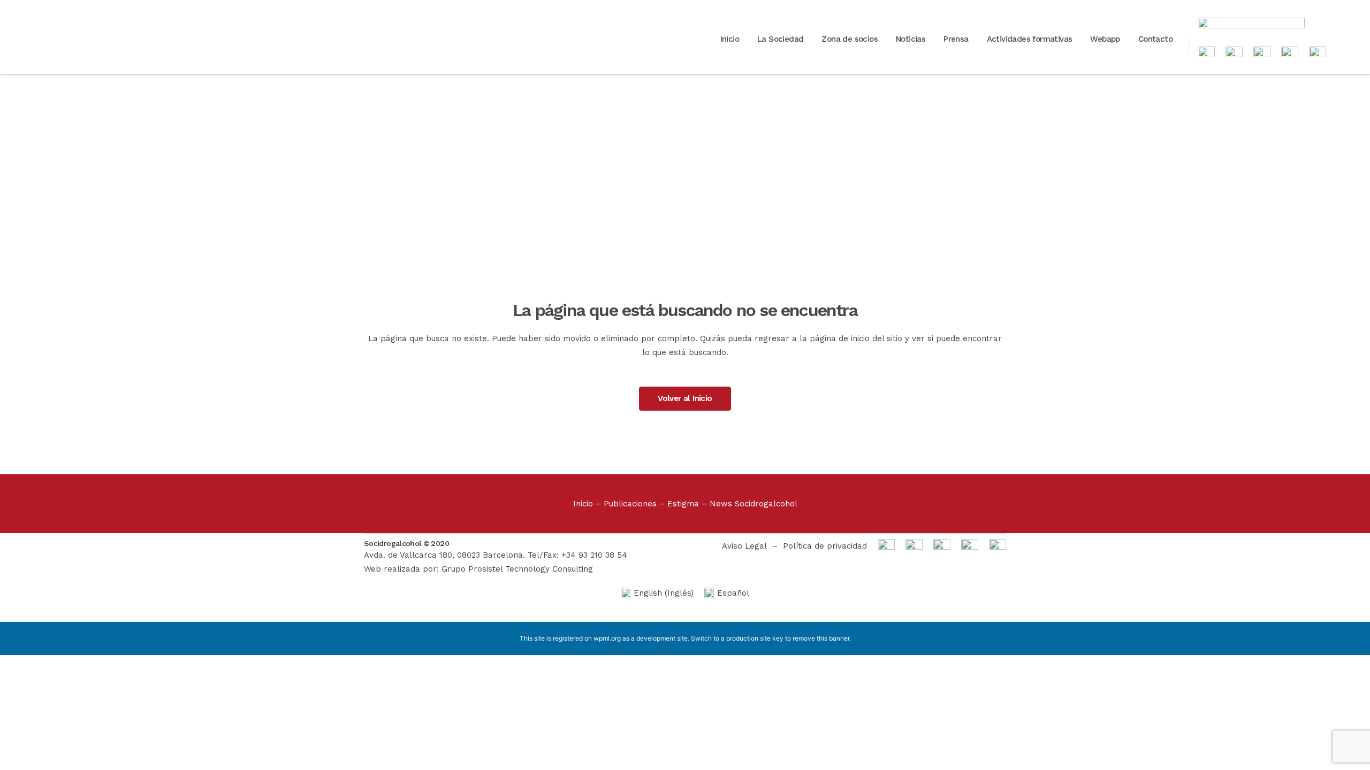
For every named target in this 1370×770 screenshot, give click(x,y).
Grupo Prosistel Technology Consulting (517, 569)
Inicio (583, 504)
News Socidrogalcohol (753, 504)
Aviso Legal (744, 546)
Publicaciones (630, 504)
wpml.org (607, 638)
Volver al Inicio (685, 398)
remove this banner (821, 638)
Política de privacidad (825, 546)
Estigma (683, 504)
